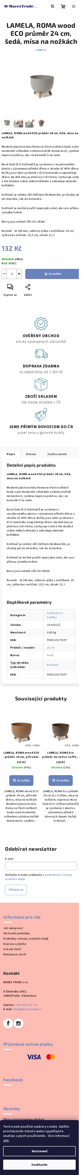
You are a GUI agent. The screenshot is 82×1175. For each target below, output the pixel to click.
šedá (50, 655)
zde (6, 1140)
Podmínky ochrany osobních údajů (25, 939)
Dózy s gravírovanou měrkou (23, 1119)
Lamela (41, 50)
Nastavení (39, 1151)
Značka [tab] (57, 454)
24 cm (51, 648)
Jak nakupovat (13, 928)
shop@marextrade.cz (27, 1009)
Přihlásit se (16, 890)
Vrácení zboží (12, 949)
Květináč (52, 665)
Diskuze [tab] (31, 454)
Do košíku (55, 274)
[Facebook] (8, 1023)
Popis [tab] (11, 454)
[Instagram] (18, 1023)
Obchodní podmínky (16, 933)
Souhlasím (39, 1164)
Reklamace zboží (14, 954)
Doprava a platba (14, 944)
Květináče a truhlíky (54, 615)
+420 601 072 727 (26, 1005)
